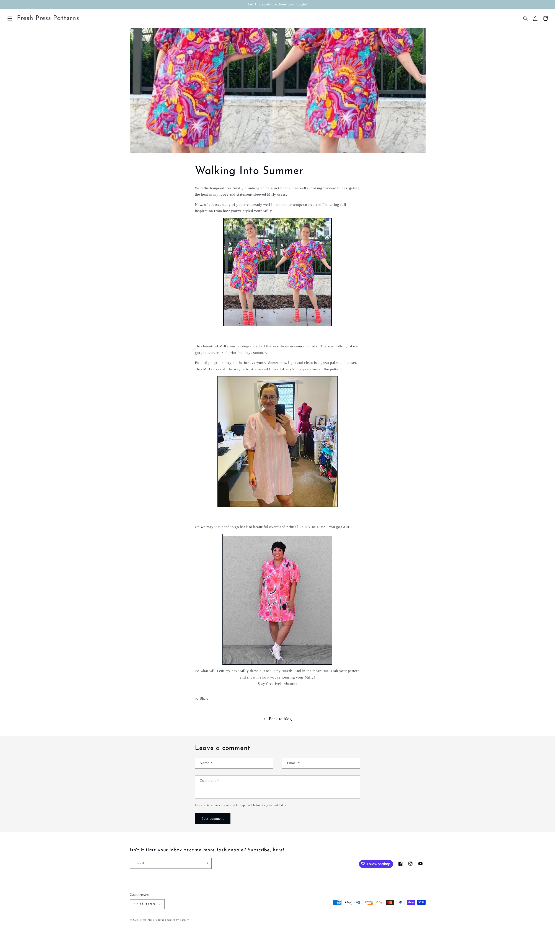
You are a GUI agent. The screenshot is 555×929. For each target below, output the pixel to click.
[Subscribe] (206, 863)
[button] (10, 18)
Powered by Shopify (177, 919)
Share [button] (204, 698)
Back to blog (280, 718)
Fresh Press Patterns (152, 919)
